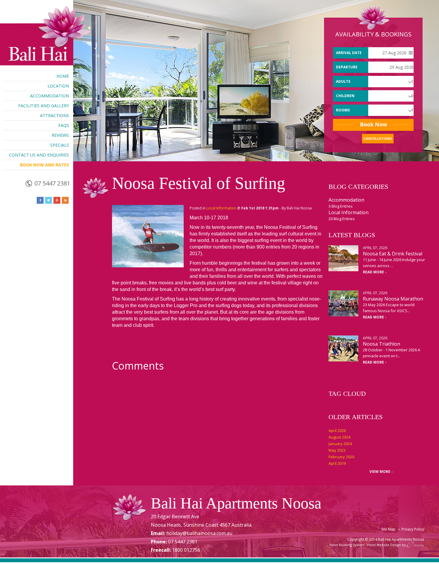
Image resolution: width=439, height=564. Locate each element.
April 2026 (337, 430)
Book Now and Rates (44, 165)
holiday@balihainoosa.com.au (199, 533)
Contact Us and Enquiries (39, 155)
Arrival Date (349, 52)
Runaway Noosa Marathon (393, 298)
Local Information (221, 208)
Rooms (343, 110)
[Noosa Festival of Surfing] (148, 236)
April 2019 (337, 463)
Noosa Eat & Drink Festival (392, 253)
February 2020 (341, 456)
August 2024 (339, 437)
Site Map (388, 529)
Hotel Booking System (346, 544)
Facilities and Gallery (43, 105)
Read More (373, 272)
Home (62, 76)
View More (379, 471)
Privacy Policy (412, 529)
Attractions (54, 115)
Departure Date (346, 69)
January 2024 (340, 443)
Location (58, 86)
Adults (343, 81)
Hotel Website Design (384, 544)
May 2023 (337, 450)
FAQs (63, 125)
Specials (59, 145)
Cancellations (377, 138)
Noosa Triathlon (381, 344)
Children (345, 95)
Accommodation (49, 96)
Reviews (60, 135)
